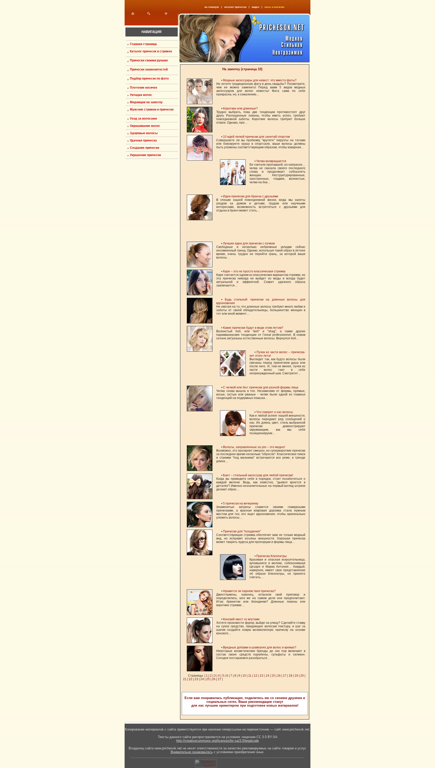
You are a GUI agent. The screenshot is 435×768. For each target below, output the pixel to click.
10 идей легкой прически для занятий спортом (256, 136)
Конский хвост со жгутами (241, 619)
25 (208, 679)
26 (213, 679)
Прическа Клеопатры (271, 556)
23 (196, 679)
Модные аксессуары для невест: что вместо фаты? (260, 80)
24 (202, 679)
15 (273, 675)
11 (249, 675)
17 (284, 675)
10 (244, 675)
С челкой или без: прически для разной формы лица (260, 387)
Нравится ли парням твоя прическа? (249, 591)
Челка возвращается (271, 161)
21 (185, 679)
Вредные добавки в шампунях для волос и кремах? (259, 647)
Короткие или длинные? (240, 108)
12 (255, 675)
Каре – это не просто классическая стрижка (254, 271)
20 (302, 675)
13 (261, 675)
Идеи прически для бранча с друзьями (250, 196)
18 (290, 675)
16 (279, 675)
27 (219, 679)
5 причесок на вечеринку (240, 503)
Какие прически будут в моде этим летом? (253, 328)
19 (296, 675)
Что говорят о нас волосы (274, 412)
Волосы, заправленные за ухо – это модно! (254, 447)
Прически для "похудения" (242, 531)
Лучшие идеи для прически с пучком (249, 243)
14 (267, 675)
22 (190, 679)
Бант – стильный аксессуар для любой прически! (258, 475)
